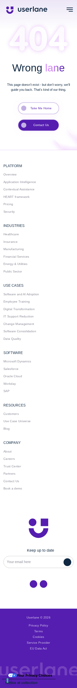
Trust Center (12, 466)
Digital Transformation (19, 309)
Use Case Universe (17, 421)
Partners (9, 473)
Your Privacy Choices (34, 675)
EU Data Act (38, 648)
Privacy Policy (38, 625)
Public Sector (12, 271)
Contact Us (41, 125)
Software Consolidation (19, 331)
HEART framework (16, 197)
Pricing (8, 204)
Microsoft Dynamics (17, 361)
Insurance (10, 241)
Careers (9, 458)
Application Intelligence (19, 182)
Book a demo (12, 488)
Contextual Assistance (19, 189)
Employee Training (16, 301)
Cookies (38, 637)
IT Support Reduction (18, 316)
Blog (6, 428)
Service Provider (38, 642)
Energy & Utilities (15, 264)
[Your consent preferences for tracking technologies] (7, 680)
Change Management (18, 324)
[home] (26, 10)
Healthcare (11, 234)
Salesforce (10, 369)
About (7, 451)
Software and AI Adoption (21, 294)
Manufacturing (13, 249)
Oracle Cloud (12, 376)
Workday (9, 383)
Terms (38, 631)
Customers (11, 414)
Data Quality (12, 338)
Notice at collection (21, 682)
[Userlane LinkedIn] (33, 584)
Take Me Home (41, 108)
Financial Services (16, 256)
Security (9, 211)
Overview (10, 174)
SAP (6, 391)
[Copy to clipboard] (43, 584)
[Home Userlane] (38, 528)
